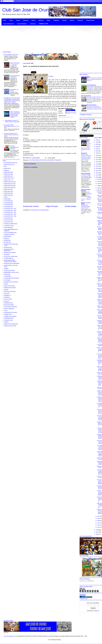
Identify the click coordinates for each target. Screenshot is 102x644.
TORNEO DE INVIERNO (10, 316)
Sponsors (25, 20)
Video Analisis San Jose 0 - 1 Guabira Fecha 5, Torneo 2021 (12, 121)
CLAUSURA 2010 (8, 206)
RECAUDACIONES (9, 305)
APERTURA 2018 (8, 191)
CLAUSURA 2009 (33, 160)
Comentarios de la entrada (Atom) (40, 210)
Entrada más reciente (31, 206)
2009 (97, 177)
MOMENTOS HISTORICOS (11, 282)
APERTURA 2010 (8, 176)
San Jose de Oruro (86, 95)
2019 (97, 155)
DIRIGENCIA (7, 240)
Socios (33, 20)
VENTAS (6, 322)
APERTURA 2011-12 (9, 178)
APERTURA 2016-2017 (10, 187)
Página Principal (52, 206)
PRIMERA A (7, 297)
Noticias (6, 283)
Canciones (33, 23)
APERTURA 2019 (8, 193)
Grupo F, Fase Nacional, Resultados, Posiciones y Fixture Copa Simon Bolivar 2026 (86, 157)
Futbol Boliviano (85, 76)
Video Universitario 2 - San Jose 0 (14, 63)
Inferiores (41, 20)
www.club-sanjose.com (9, 636)
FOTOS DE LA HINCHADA (11, 256)
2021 (97, 151)
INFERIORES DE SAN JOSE (11, 272)
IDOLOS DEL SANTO (9, 270)
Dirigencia (80, 20)
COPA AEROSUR (8, 227)
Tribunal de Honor (8, 320)
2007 (97, 532)
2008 (97, 530)
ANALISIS (6, 170)
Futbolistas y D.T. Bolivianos (88, 85)
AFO (5, 166)
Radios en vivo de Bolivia (85, 203)
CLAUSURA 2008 (8, 202)
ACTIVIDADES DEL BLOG (10, 162)
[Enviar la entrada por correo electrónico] (46, 157)
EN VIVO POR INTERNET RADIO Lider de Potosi (85, 207)
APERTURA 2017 (8, 189)
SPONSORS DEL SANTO (10, 312)
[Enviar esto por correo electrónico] (48, 158)
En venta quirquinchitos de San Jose (14, 147)
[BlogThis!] (50, 158)
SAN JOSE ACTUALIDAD (54, 160)
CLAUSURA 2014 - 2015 (10, 214)
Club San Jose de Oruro (26, 9)
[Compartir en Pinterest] (54, 158)
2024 (97, 144)
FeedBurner (96, 610)
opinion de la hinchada (9, 285)
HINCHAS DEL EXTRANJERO (11, 263)
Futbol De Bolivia (85, 173)
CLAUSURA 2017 (8, 218)
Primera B (6, 301)
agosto (99, 187)
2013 (97, 168)
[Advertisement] (46, 38)
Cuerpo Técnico (90, 20)
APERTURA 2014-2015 (10, 183)
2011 (97, 172)
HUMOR (6, 268)
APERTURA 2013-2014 (10, 181)
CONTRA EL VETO (9, 225)
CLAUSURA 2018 (8, 220)
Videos (11, 20)
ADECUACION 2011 (9, 164)
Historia (64, 20)
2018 (97, 157)
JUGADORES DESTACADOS (11, 278)
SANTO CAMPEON (9, 308)
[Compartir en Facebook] (53, 158)
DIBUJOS (6, 238)
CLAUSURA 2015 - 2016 (10, 216)
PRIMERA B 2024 (8, 303)
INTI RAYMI (7, 274)
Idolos (48, 20)
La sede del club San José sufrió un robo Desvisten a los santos (11, 135)
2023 (97, 146)
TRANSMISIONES (8, 318)
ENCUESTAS (42, 160)
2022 (97, 148)
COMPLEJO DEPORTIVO (10, 223)
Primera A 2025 (7, 299)
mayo (98, 518)
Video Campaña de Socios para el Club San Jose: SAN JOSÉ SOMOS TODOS (15, 114)
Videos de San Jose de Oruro (88, 105)
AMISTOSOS (7, 168)
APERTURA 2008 (8, 172)
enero (98, 527)
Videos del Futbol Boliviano (85, 190)
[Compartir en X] (51, 158)
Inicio (4, 20)
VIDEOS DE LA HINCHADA (11, 324)
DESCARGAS (7, 236)
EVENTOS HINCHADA (10, 252)
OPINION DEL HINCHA (10, 287)
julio (98, 190)
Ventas (18, 20)
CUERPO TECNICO (9, 234)
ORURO (6, 289)
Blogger (59, 639)
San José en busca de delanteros (15, 76)
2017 (97, 159)
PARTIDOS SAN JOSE (10, 291)
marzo (99, 522)
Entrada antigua (70, 206)
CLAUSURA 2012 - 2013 (10, 210)
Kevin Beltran (7, 280)
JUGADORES (7, 276)
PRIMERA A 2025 (43, 23)
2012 (97, 170)
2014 (97, 166)
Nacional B (84, 153)
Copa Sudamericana (8, 23)
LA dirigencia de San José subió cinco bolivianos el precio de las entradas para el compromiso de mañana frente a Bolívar (12, 100)
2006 (97, 534)
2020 (97, 153)
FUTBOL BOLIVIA (8, 258)
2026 (97, 140)
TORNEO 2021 (8, 314)
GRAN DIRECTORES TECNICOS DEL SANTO (10, 261)
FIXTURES (7, 254)
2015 (97, 164)
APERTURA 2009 (8, 174)
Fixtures (72, 20)
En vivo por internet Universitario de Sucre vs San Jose (11, 126)
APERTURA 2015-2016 (10, 185)
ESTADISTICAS (8, 247)
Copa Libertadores (22, 23)
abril (98, 520)
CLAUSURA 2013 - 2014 (10, 212)
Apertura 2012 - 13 (8, 180)
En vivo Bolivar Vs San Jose (11, 54)
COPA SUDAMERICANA (10, 232)
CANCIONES (7, 199)
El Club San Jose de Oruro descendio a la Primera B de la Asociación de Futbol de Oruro (94, 108)
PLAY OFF (6, 293)
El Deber (51, 76)
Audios (5, 197)
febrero (99, 525)
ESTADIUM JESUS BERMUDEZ (9, 250)
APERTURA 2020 (8, 195)
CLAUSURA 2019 (8, 221)
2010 (97, 175)
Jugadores (56, 20)
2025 (97, 142)
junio (98, 516)
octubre (99, 183)
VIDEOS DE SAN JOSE (10, 325)
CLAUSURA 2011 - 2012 (10, 208)
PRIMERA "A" (7, 295)
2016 (97, 161)
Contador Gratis (83, 598)
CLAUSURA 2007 (8, 200)
